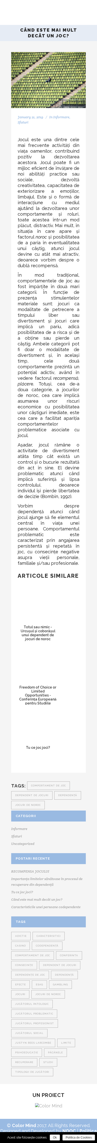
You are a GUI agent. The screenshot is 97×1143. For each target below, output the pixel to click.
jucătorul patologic (32, 1004)
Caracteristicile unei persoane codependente (46, 907)
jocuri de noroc (28, 805)
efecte (20, 984)
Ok (55, 1137)
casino (20, 945)
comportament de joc (48, 785)
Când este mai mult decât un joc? (36, 899)
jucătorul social (29, 1033)
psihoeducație (26, 1052)
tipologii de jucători (32, 1072)
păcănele (55, 1052)
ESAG (39, 984)
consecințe (24, 965)
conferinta (69, 955)
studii (48, 1062)
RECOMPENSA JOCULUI (30, 871)
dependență (67, 795)
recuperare (24, 1062)
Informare (61, 117)
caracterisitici (49, 936)
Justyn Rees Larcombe (33, 1042)
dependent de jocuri (31, 795)
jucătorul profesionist (34, 1023)
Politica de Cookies (79, 1137)
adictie (21, 936)
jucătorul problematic (34, 1013)
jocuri (20, 994)
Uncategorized (22, 843)
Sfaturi (23, 122)
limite (66, 1042)
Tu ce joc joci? (22, 892)
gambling (60, 984)
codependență (47, 945)
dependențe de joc (30, 974)
